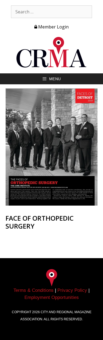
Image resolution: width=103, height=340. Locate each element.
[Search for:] (51, 12)
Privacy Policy (72, 290)
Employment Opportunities (51, 297)
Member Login (53, 27)
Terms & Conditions (33, 290)
